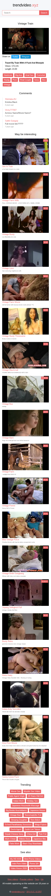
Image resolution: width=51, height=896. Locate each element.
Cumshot (41, 75)
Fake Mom (14, 843)
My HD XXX (15, 859)
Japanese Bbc (39, 839)
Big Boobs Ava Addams (16, 810)
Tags (37, 879)
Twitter (15, 57)
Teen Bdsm (35, 820)
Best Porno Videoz (32, 859)
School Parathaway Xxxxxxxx (18, 824)
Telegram (25, 57)
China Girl (31, 834)
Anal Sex (29, 75)
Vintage (7, 84)
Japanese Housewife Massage (25, 805)
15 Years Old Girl (35, 796)
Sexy (36, 80)
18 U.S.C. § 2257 (34, 892)
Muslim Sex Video (32, 791)
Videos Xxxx (24, 839)
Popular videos (26, 879)
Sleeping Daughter (19, 820)
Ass (44, 80)
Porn (15, 80)
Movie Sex (16, 791)
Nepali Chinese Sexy (14, 834)
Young (6, 80)
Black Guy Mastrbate (32, 843)
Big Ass (18, 75)
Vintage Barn (15, 815)
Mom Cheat (10, 839)
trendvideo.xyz (18, 892)
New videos (13, 879)
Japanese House (37, 810)
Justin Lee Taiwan (32, 829)
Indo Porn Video (19, 863)
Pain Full (42, 834)
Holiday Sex (32, 801)
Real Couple (25, 80)
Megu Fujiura (40, 824)
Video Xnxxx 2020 (19, 868)
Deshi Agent (16, 829)
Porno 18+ (34, 863)
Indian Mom (18, 801)
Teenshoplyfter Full (33, 815)
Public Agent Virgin (16, 796)
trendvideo (25, 5)
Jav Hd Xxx (35, 868)
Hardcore (8, 75)
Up (42, 879)
